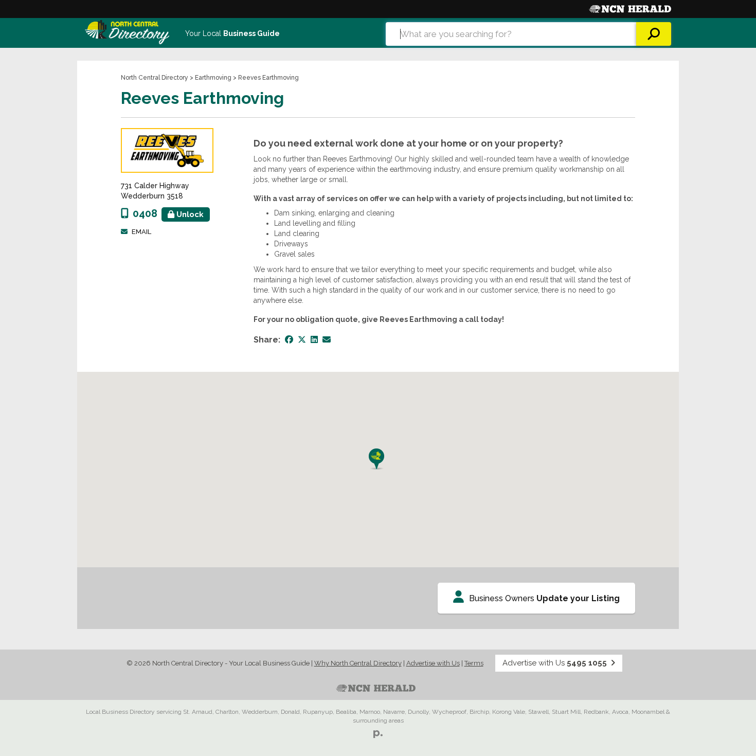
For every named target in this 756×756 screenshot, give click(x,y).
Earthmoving (213, 77)
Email (141, 232)
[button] (378, 459)
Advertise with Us (433, 663)
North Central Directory (154, 77)
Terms (473, 663)
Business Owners (544, 598)
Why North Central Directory (358, 663)
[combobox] (511, 34)
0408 (168, 213)
